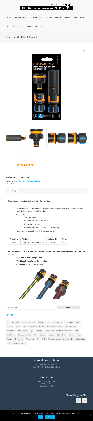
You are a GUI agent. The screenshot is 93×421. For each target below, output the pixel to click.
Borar (48, 322)
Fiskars (16, 181)
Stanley (71, 335)
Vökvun (12, 183)
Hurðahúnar (11, 331)
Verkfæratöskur (68, 339)
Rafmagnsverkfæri (24, 335)
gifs (24, 326)
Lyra (32, 331)
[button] (84, 50)
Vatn (7, 183)
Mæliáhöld (68, 331)
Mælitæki (59, 331)
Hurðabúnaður (71, 326)
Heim (9, 17)
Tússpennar (30, 339)
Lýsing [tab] (13, 191)
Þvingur (23, 343)
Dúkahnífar (69, 322)
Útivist (16, 343)
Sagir (35, 335)
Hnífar (61, 326)
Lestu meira (50, 417)
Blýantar (41, 322)
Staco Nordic (61, 335)
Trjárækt (39, 181)
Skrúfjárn (43, 335)
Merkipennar (49, 331)
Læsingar (39, 331)
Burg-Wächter (57, 322)
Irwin (19, 331)
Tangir (78, 335)
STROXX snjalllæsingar (41, 17)
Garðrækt (22, 181)
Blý (34, 322)
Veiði (44, 339)
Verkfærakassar (54, 339)
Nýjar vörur (12, 27)
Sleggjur (52, 335)
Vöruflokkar (79, 17)
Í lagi (40, 417)
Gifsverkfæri (32, 326)
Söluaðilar (26, 27)
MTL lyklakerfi (21, 17)
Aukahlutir (15, 322)
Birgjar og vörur (62, 17)
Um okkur (39, 27)
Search (68, 307)
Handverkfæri (52, 326)
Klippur (25, 331)
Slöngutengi (31, 181)
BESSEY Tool (26, 322)
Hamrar (42, 326)
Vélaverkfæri (80, 339)
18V (8, 322)
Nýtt (76, 331)
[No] (90, 416)
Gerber (18, 326)
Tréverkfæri (19, 339)
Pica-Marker (11, 335)
